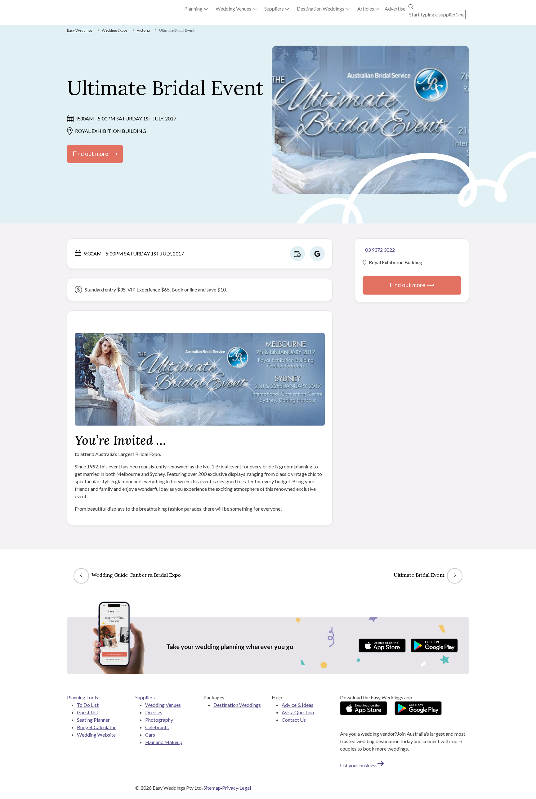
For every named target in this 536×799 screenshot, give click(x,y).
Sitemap (212, 788)
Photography (159, 720)
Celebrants (157, 727)
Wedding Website (96, 735)
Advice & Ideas (297, 705)
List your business (358, 765)
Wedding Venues (163, 705)
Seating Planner (93, 720)
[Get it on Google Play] (434, 645)
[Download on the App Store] (382, 645)
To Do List (88, 705)
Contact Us (294, 720)
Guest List (87, 712)
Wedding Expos (114, 30)
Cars (150, 735)
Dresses (153, 712)
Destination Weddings (237, 705)
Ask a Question (298, 712)
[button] (196, 8)
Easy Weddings (79, 30)
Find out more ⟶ (95, 153)
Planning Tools (82, 697)
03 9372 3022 (380, 250)
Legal (245, 788)
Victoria (143, 30)
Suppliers (145, 697)
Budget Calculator (96, 727)
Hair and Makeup (163, 742)
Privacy (230, 788)
